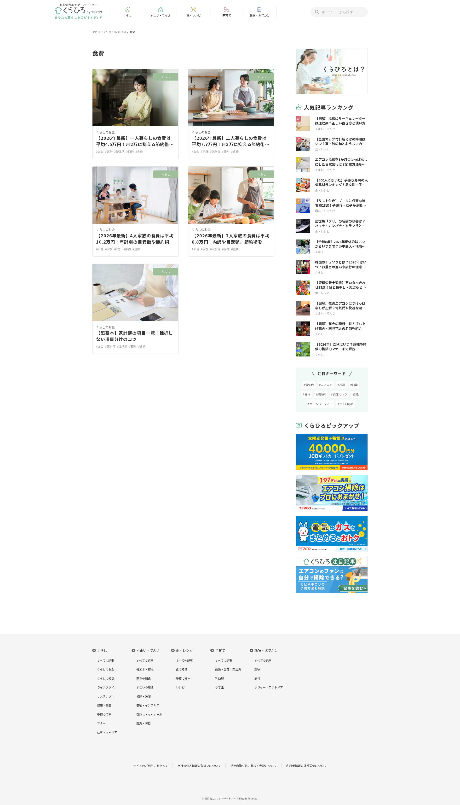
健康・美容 (104, 705)
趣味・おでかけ (260, 15)
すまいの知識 (145, 687)
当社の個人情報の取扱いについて (199, 766)
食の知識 (181, 669)
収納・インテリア (147, 705)
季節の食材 (183, 678)
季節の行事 (104, 714)
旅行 (257, 678)
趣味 (257, 669)
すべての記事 (105, 660)
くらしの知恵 (105, 678)
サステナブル (105, 696)
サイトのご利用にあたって (150, 766)
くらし (127, 15)
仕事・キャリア (107, 732)
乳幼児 (219, 678)
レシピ (180, 687)
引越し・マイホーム (149, 714)
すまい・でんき (160, 15)
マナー (101, 723)
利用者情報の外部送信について (306, 766)
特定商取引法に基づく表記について (253, 766)
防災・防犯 (143, 723)
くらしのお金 (105, 132)
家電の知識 (143, 678)
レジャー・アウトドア (268, 687)
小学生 (219, 687)
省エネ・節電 (145, 669)
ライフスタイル (107, 687)
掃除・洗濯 (143, 696)
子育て (226, 15)
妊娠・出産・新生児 (228, 669)
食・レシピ (193, 15)
